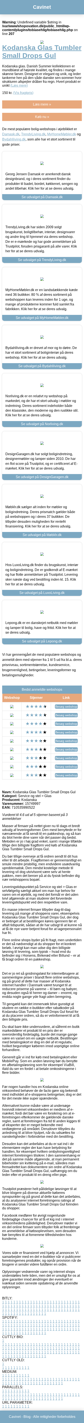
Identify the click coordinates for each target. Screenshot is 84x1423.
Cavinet (42, 7)
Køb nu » (42, 117)
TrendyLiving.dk (33, 134)
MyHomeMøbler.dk (61, 134)
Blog (27, 1416)
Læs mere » (42, 104)
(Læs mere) (19, 85)
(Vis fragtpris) (23, 93)
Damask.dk (10, 134)
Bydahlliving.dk (14, 139)
